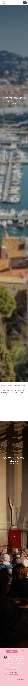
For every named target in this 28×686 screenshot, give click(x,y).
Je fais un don (12, 651)
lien (7, 395)
